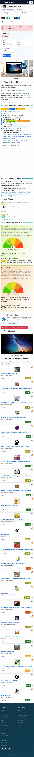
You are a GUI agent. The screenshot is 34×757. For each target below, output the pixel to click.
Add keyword (21, 725)
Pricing (19, 710)
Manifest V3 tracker (23, 717)
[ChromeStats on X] (9, 748)
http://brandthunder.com (9, 9)
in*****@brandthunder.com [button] (15, 125)
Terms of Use (4, 742)
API (2, 720)
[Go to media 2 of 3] (17, 79)
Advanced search (22, 713)
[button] (2, 2)
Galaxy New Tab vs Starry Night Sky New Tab (17, 134)
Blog (2, 738)
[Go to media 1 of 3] (15, 79)
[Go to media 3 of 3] (19, 79)
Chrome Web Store (13, 128)
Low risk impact (11, 121)
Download (14, 22)
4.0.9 (9, 117)
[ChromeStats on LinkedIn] (2, 748)
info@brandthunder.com (18, 90)
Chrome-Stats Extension (7, 713)
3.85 (14, 115)
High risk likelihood (23, 121)
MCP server (4, 722)
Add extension (21, 722)
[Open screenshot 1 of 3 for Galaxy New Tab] (14, 68)
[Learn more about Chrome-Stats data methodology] (20, 128)
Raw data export (5, 725)
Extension (19, 9)
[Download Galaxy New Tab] (9, 52)
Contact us (4, 740)
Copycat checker (22, 715)
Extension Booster (5, 717)
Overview (5, 22)
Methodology (4, 735)
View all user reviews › (7, 219)
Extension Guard (5, 715)
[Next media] (31, 68)
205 (8, 113)
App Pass (3, 710)
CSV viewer (21, 720)
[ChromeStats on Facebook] (5, 748)
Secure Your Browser (13, 323)
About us (3, 733)
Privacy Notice (4, 745)
